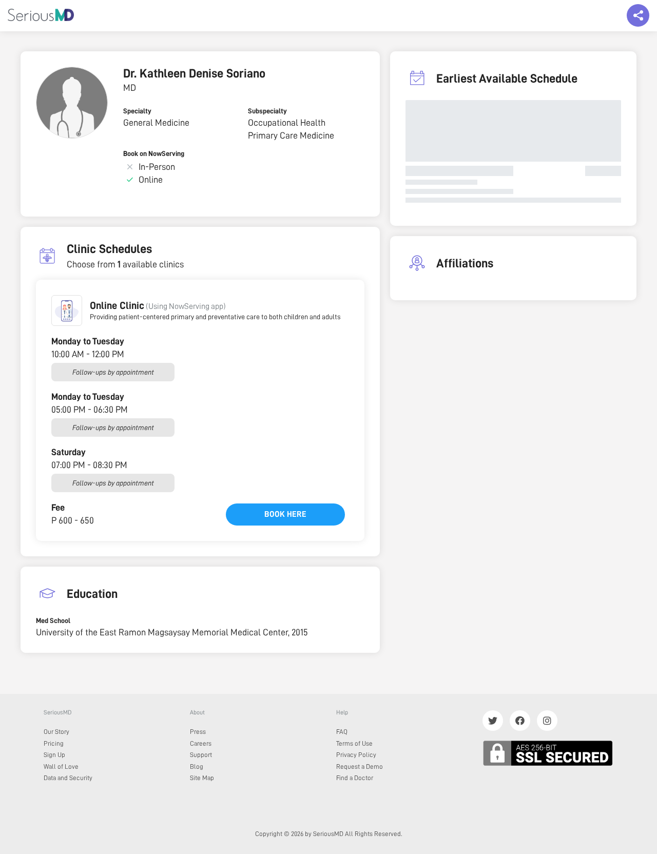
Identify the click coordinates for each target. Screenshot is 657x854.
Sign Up (54, 754)
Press (198, 731)
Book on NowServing (153, 153)
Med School (53, 620)
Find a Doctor (354, 777)
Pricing (54, 743)
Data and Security (68, 777)
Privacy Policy (356, 754)
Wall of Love (61, 766)
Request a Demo (359, 766)
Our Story (56, 731)
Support (201, 754)
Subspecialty (267, 110)
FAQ (341, 731)
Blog (196, 766)
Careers (200, 743)
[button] (66, 310)
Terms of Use (354, 743)
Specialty (137, 110)
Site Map (202, 777)
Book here (285, 514)
